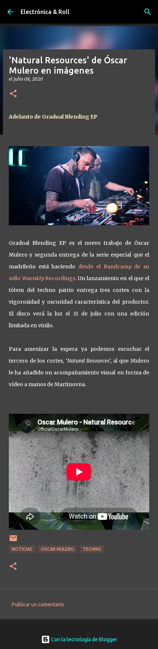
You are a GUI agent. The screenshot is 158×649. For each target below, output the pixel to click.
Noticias (22, 549)
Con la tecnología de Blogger (83, 639)
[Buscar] (147, 12)
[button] (13, 94)
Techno (92, 549)
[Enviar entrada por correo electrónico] (13, 541)
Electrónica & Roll (45, 11)
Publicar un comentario (38, 604)
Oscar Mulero (57, 549)
